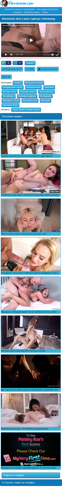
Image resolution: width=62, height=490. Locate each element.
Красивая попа (30, 100)
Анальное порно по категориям (20, 9)
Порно (45, 12)
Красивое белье (10, 105)
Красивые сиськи (11, 100)
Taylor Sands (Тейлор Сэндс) (26, 110)
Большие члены (27, 92)
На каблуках (8, 96)
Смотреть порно (32, 12)
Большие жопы (33, 87)
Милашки (45, 100)
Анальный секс (46, 92)
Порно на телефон (13, 475)
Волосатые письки (34, 83)
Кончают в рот (9, 92)
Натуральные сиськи (12, 87)
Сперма (17, 83)
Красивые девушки (27, 96)
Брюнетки (49, 87)
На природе (45, 96)
